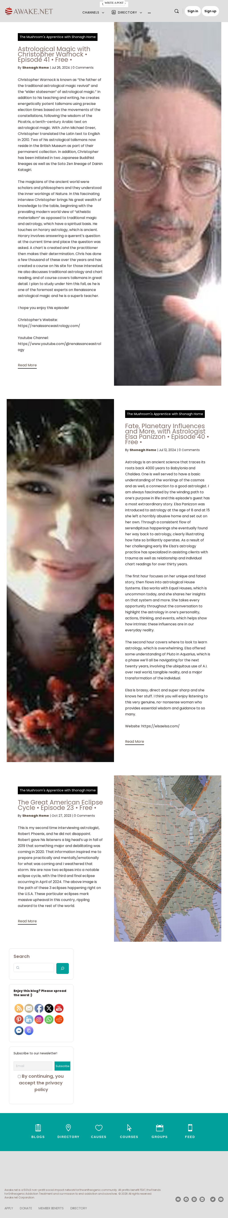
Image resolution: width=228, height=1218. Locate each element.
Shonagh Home (35, 67)
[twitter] (213, 1199)
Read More (27, 365)
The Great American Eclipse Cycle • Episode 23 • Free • (60, 805)
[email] (178, 1199)
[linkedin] (202, 1199)
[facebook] (186, 1199)
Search (22, 956)
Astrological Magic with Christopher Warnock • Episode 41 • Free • (54, 54)
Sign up (210, 11)
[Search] (176, 11)
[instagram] (194, 1199)
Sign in (192, 11)
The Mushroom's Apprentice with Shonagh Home (58, 37)
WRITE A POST (114, 3)
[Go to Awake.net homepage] (29, 10)
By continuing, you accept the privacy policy (42, 1083)
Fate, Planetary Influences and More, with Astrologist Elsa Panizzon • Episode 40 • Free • (167, 434)
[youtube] (221, 1199)
